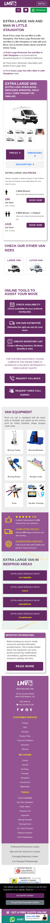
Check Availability (25, 798)
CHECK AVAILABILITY (25, 308)
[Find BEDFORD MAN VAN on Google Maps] (31, 710)
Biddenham (25, 787)
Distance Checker (25, 833)
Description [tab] (24, 164)
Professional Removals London (25, 847)
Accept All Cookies (25, 895)
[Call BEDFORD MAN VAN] (26, 10)
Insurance (25, 745)
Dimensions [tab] (35, 153)
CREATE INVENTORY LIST (25, 345)
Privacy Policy (40, 890)
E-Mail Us (26, 702)
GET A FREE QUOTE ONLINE (29, 912)
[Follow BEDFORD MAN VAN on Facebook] (18, 710)
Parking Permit (25, 824)
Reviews (25, 732)
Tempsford (25, 778)
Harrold (25, 765)
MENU (42, 3)
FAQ (25, 727)
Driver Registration (25, 837)
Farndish (25, 773)
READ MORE (25, 666)
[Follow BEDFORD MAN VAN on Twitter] (22, 710)
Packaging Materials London (25, 856)
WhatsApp (41, 10)
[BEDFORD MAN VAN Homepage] (10, 3)
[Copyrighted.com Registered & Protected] (25, 871)
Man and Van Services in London (25, 852)
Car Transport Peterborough (25, 861)
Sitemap (25, 749)
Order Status (25, 807)
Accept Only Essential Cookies (25, 902)
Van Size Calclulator (25, 802)
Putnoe (25, 760)
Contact (25, 723)
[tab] (10, 132)
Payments (25, 815)
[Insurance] (24, 881)
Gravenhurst (25, 782)
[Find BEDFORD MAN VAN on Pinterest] (26, 710)
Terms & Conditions (25, 740)
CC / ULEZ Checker (25, 828)
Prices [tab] (14, 153)
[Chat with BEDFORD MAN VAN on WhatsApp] (13, 919)
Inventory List (25, 811)
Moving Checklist (25, 820)
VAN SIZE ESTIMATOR (25, 326)
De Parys (25, 769)
